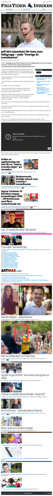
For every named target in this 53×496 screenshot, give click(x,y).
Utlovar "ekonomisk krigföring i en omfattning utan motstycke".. (17, 249)
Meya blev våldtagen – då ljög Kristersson (16, 317)
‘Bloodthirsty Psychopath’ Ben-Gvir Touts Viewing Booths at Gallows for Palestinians (22, 275)
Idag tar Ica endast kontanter (11, 267)
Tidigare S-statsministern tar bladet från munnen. (14, 206)
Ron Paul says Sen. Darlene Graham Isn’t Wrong (13, 277)
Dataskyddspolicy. (28, 493)
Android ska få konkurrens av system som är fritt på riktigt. (16, 458)
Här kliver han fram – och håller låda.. (11, 380)
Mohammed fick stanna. (8, 319)
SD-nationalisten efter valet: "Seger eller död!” (44, 78)
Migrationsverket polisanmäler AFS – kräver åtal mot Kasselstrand (43, 89)
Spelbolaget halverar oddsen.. (9, 430)
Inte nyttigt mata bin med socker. (10, 445)
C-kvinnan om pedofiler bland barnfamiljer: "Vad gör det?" (23, 394)
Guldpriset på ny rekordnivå (10, 259)
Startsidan (9, 9)
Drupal (49, 493)
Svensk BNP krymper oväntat (11, 264)
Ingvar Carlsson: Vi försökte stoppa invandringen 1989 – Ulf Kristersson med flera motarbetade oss (11, 197)
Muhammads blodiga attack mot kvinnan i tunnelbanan (27, 180)
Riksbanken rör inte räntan (10, 261)
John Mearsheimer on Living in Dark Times (12, 281)
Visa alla (49, 94)
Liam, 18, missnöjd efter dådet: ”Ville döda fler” (18, 229)
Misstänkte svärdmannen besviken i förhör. (12, 232)
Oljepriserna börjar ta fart (10, 258)
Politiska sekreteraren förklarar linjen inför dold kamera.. (15, 396)
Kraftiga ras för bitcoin (9, 260)
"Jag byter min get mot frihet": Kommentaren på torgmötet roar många (25, 376)
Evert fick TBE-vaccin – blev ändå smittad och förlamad (21, 410)
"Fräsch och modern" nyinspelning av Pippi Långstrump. (15, 489)
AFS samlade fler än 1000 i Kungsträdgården (43, 92)
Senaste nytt (26, 9)
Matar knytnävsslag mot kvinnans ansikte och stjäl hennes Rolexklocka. (19, 186)
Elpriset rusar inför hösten (10, 252)
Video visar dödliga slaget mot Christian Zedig (18, 356)
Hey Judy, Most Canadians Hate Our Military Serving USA (15, 278)
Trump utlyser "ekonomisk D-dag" (14, 247)
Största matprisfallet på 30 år (11, 255)
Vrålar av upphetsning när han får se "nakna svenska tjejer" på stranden (11, 164)
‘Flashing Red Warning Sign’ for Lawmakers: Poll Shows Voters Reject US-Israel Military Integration (25, 280)
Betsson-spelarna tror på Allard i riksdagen (17, 428)
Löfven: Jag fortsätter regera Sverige (44, 82)
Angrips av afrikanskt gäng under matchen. (12, 358)
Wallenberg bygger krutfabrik (11, 254)
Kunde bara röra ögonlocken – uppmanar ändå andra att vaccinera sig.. (19, 413)
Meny (43, 9)
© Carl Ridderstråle (47, 48)
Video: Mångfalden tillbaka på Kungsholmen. (12, 172)
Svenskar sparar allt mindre (10, 265)
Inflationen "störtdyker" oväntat (12, 256)
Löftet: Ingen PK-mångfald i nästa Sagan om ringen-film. (15, 474)
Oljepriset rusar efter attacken (11, 263)
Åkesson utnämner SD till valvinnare (43, 85)
